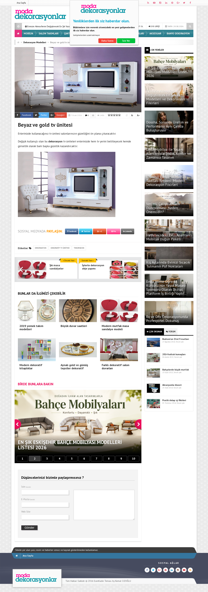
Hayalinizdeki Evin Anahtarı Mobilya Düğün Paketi (168, 237)
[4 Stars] (117, 115)
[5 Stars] (119, 115)
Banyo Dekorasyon (178, 33)
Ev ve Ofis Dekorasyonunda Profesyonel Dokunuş (167, 318)
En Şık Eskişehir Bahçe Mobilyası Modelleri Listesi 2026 (167, 71)
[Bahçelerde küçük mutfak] (153, 377)
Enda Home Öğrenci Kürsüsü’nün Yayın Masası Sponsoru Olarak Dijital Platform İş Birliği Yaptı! (166, 287)
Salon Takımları (48, 33)
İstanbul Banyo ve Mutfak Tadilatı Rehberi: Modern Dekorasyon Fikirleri (166, 180)
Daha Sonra (107, 40)
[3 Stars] (114, 115)
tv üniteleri (69, 141)
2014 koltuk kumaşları (174, 354)
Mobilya (28, 33)
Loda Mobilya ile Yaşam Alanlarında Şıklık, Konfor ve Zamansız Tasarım (168, 153)
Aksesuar (155, 33)
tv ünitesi (54, 133)
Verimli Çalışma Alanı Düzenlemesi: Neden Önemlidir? (163, 208)
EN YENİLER (157, 49)
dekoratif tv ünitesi (60, 248)
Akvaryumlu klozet (172, 384)
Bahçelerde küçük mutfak (175, 369)
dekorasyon (40, 248)
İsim (26, 486)
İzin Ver (126, 40)
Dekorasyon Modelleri (34, 42)
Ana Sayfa (21, 2)
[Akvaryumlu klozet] (153, 392)
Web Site (25, 511)
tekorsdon (79, 248)
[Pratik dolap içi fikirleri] (153, 407)
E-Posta (28, 499)
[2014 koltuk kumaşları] (153, 362)
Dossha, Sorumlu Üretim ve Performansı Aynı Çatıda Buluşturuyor (167, 126)
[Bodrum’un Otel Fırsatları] (153, 346)
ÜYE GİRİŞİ (155, 26)
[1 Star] (109, 115)
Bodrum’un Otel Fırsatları (175, 339)
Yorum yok (179, 342)
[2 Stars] (111, 115)
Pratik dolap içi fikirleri (174, 400)
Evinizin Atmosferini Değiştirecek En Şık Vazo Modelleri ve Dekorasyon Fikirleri (165, 97)
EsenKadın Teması (102, 580)
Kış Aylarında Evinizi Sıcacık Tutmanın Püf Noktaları (168, 264)
